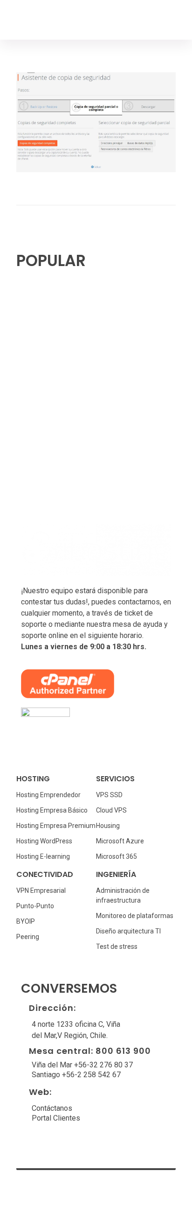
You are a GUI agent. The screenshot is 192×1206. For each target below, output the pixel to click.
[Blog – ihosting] (49, 20)
